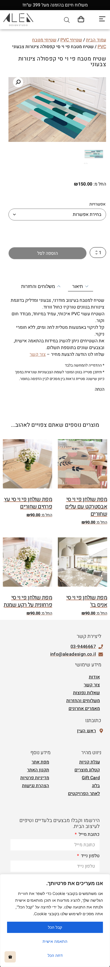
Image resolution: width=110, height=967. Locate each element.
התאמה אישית (55, 941)
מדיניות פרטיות (34, 777)
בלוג (96, 785)
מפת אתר (40, 762)
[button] (18, 82)
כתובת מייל (89, 835)
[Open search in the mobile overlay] (67, 20)
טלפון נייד (90, 856)
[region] (55, 920)
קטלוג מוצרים (87, 770)
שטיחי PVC (71, 40)
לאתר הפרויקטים (84, 793)
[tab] (80, 286)
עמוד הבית (96, 40)
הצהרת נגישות (35, 785)
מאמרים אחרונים (84, 708)
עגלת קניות (89, 762)
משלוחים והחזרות (83, 700)
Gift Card (91, 777)
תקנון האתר (38, 770)
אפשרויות (97, 204)
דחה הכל (55, 955)
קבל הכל (55, 927)
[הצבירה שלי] (10, 956)
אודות (94, 677)
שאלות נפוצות (86, 692)
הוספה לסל (47, 253)
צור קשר (38, 354)
